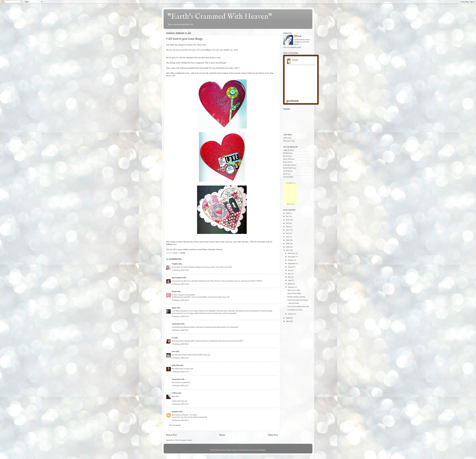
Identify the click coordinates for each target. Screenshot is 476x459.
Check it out (201, 44)
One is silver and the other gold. (298, 306)
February (291, 287)
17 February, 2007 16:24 (180, 358)
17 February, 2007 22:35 (180, 385)
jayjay (174, 307)
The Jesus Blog (288, 177)
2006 (288, 318)
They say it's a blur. (293, 290)
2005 (288, 321)
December (291, 253)
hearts (202, 241)
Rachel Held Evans (289, 168)
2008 (288, 247)
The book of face (289, 141)
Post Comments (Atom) (184, 440)
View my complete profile (292, 47)
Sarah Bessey (287, 171)
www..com (290, 183)
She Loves (286, 174)
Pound (174, 291)
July (289, 270)
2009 (288, 243)
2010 (288, 240)
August (290, 267)
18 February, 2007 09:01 (180, 404)
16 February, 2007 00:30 (180, 300)
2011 (288, 237)
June (289, 273)
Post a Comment (175, 425)
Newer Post (171, 434)
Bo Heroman (287, 156)
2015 (288, 223)
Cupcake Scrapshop (187, 68)
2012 (288, 233)
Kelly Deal (175, 365)
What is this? (290, 204)
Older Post (273, 434)
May (289, 277)
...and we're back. (293, 303)
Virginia (175, 264)
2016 (288, 220)
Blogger (263, 450)
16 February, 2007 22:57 (180, 330)
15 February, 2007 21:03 (180, 270)
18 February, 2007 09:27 (180, 420)
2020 (288, 213)
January (291, 314)
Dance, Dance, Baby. (294, 293)
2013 (288, 230)
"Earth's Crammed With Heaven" (219, 16)
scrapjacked (199, 62)
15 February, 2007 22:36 (180, 284)
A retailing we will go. (295, 310)
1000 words (287, 138)
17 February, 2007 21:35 (180, 371)
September (292, 263)
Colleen (174, 393)
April (290, 280)
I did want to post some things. (297, 300)
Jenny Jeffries (287, 162)
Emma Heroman (289, 159)
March (290, 284)
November (292, 256)
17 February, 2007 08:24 (180, 344)
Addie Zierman (288, 150)
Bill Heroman (288, 153)
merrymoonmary (245, 450)
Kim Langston (177, 277)
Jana (173, 351)
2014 (288, 226)
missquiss (175, 411)
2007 (288, 250)
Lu (173, 337)
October (291, 260)
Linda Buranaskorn (289, 165)
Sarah (299, 36)
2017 (288, 216)
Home (222, 434)
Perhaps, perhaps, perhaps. (296, 297)
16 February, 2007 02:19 (180, 316)
